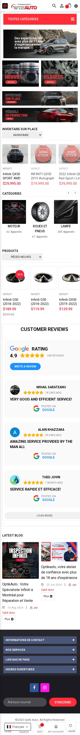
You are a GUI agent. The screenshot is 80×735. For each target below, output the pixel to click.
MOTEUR (14, 226)
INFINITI (35, 168)
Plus (7, 619)
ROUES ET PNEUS (40, 228)
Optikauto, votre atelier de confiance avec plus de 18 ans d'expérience (59, 572)
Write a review (25, 366)
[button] (18, 726)
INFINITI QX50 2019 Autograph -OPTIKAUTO (42, 178)
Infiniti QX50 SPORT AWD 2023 (11, 178)
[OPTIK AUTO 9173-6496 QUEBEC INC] (20, 73)
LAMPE (66, 226)
